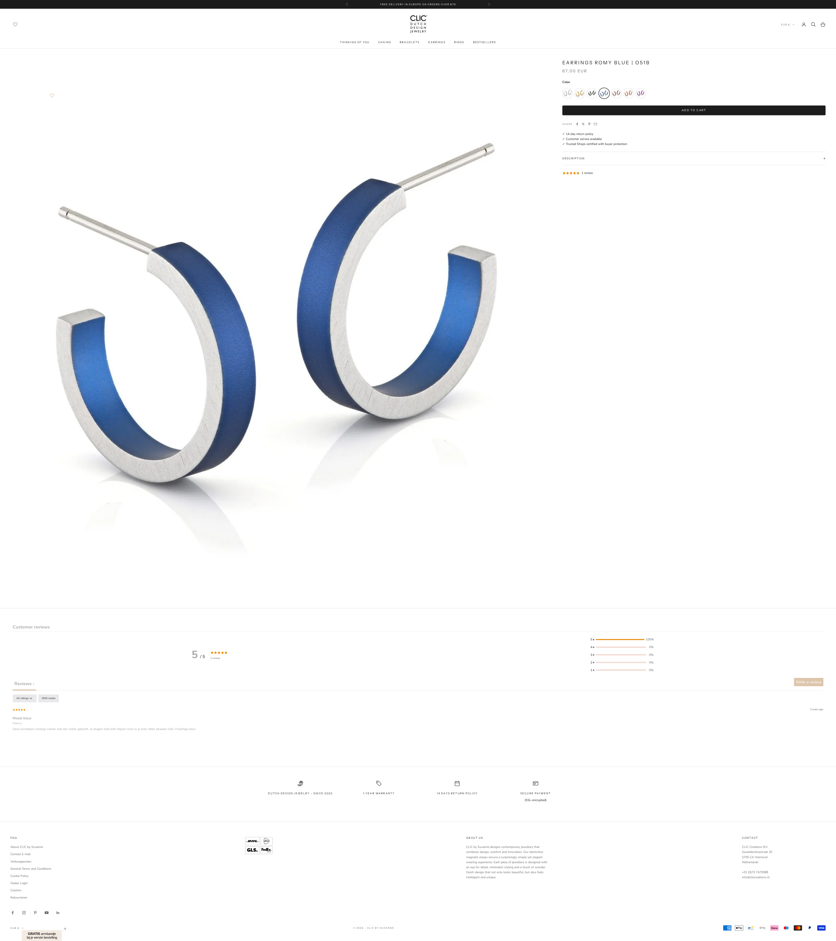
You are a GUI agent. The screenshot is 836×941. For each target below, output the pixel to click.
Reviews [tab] (24, 684)
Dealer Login (19, 883)
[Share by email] (595, 124)
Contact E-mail (20, 854)
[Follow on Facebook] (12, 912)
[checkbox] (48, 698)
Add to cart (694, 110)
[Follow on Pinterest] (35, 912)
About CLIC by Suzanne (26, 847)
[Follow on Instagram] (24, 912)
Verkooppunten (20, 861)
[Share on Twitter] (583, 124)
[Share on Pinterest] (589, 124)
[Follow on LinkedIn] (58, 912)
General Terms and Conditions (30, 869)
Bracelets (410, 42)
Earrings (436, 42)
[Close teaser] (65, 929)
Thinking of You (354, 42)
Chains (384, 42)
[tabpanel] (418, 722)
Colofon (15, 890)
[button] (622, 639)
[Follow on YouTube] (46, 912)
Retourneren (18, 897)
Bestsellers (484, 42)
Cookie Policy (19, 876)
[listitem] (567, 93)
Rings (459, 42)
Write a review (809, 682)
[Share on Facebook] (577, 124)
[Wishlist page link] (15, 24)
